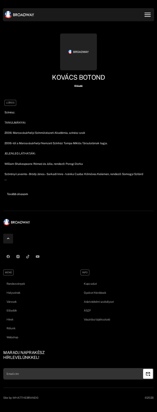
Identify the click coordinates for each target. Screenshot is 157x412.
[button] (17, 194)
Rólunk (11, 328)
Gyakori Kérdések (95, 292)
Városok (12, 301)
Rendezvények (16, 283)
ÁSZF (87, 310)
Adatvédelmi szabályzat (99, 301)
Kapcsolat (90, 283)
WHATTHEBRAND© (25, 397)
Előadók (12, 310)
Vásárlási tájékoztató (97, 319)
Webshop (12, 337)
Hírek (10, 319)
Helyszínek (13, 292)
